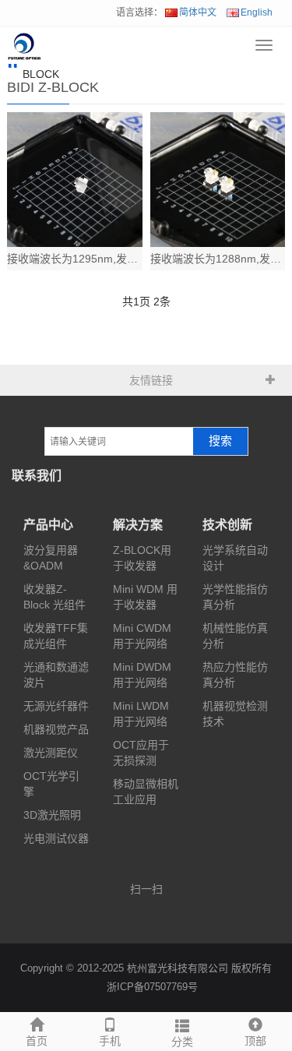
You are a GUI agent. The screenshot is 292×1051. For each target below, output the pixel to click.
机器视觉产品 (56, 729)
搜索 (220, 441)
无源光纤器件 (56, 706)
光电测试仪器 (56, 838)
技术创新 (227, 524)
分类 (182, 1041)
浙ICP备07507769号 (152, 987)
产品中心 (48, 524)
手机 (110, 1041)
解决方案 (138, 524)
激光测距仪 (50, 752)
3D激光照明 (52, 815)
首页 (36, 1041)
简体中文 (197, 12)
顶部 (255, 1041)
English (257, 12)
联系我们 (37, 475)
